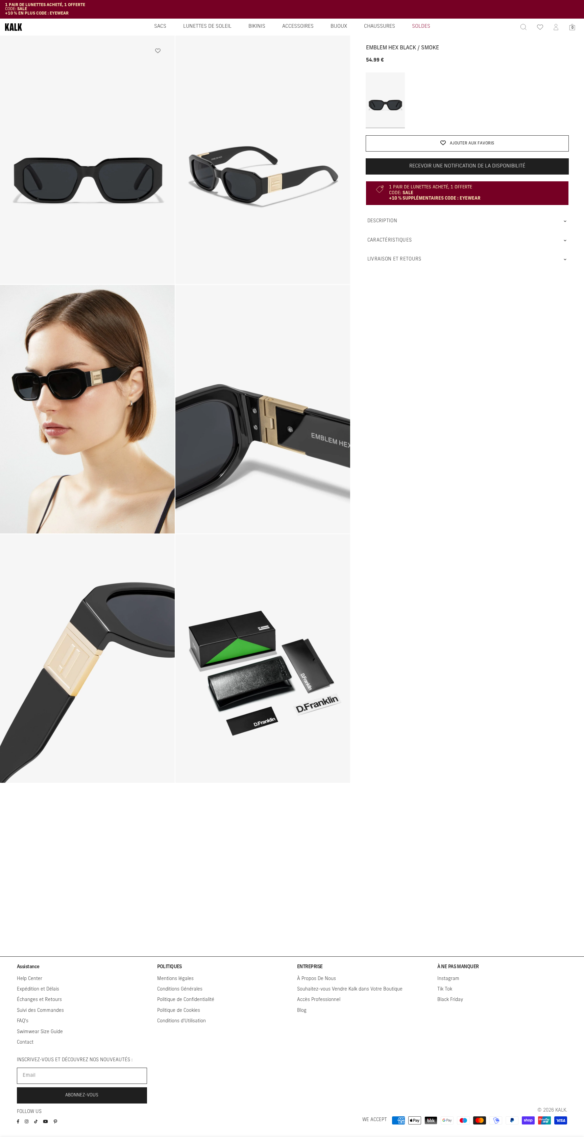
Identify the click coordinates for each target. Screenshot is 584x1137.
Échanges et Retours (39, 999)
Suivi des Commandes (40, 1010)
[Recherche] (523, 27)
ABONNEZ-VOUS (81, 1095)
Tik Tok (444, 989)
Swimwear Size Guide (40, 1031)
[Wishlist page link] (539, 27)
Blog (302, 1010)
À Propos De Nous (316, 978)
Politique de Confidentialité (185, 999)
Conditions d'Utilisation (181, 1021)
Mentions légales (175, 978)
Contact (25, 1042)
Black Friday (450, 999)
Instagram (448, 978)
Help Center (29, 978)
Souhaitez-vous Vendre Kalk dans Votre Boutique (350, 989)
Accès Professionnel (318, 999)
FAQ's (22, 1021)
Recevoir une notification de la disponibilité (467, 166)
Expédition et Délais (38, 989)
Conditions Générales (179, 989)
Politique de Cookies (178, 1010)
